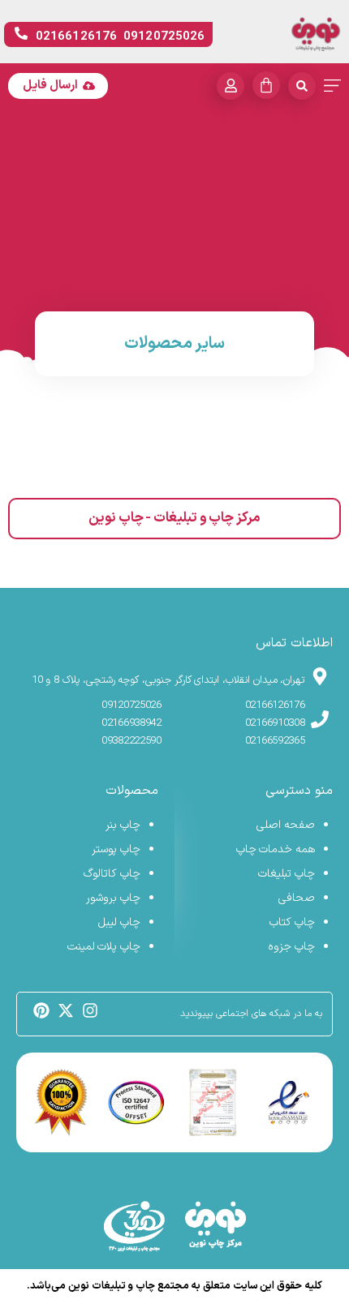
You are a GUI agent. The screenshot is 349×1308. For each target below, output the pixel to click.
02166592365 (275, 741)
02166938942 (131, 723)
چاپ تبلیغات (286, 873)
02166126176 (275, 705)
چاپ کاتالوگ (112, 873)
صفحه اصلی (285, 825)
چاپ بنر (123, 825)
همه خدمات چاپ (275, 849)
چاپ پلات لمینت (103, 946)
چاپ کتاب (292, 922)
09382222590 (131, 741)
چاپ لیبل (119, 922)
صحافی (296, 898)
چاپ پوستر (116, 849)
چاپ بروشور (113, 898)
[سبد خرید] (266, 85)
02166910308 (275, 723)
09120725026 (131, 705)
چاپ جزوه (291, 946)
